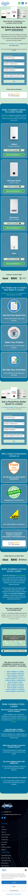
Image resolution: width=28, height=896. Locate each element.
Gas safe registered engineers (14, 524)
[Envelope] (23, 3)
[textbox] (13, 57)
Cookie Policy (9, 894)
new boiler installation (8, 117)
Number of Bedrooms (10, 61)
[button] (26, 870)
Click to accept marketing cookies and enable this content (14, 637)
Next (14, 81)
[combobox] (14, 57)
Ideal (14, 253)
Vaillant (14, 144)
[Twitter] (5, 818)
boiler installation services (12, 43)
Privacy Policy (17, 894)
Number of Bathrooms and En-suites (14, 73)
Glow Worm (14, 217)
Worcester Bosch (14, 181)
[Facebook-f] (2, 818)
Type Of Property (8, 55)
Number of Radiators (9, 67)
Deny (14, 886)
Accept (14, 882)
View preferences (14, 890)
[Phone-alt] (19, 3)
